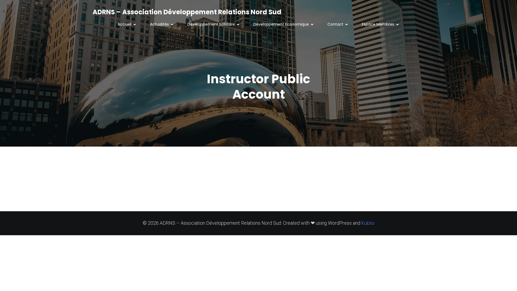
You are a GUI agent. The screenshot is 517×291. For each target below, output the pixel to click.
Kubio (368, 223)
